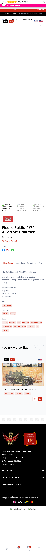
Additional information (26, 263)
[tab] (8, 263)
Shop (14, 14)
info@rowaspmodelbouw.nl (12, 458)
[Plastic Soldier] (8, 219)
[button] (41, 25)
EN (40, 9)
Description (8, 263)
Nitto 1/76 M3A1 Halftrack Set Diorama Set (20, 389)
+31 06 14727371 (9, 455)
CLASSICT (5, 498)
